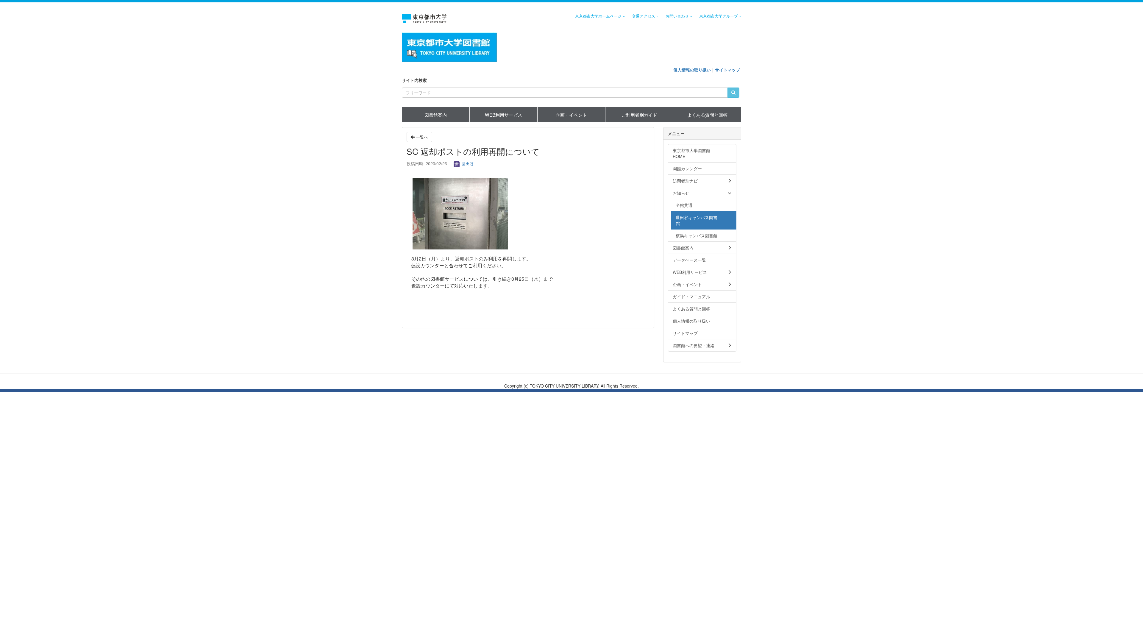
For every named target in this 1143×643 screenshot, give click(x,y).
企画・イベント (571, 114)
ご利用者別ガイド (639, 114)
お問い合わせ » (679, 16)
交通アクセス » (645, 16)
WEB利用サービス (503, 114)
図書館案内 (435, 114)
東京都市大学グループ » (720, 16)
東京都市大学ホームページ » (600, 16)
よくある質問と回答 (707, 114)
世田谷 (467, 163)
